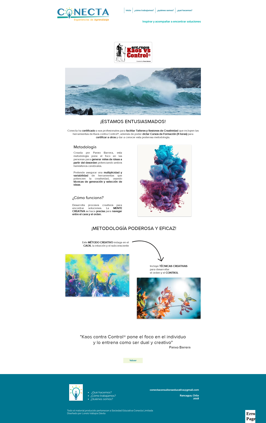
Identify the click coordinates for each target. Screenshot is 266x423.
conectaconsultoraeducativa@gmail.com (174, 389)
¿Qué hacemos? (101, 392)
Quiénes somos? (102, 399)
